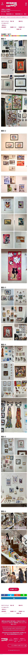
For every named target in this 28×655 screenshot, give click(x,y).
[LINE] (23, 595)
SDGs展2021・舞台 (22, 640)
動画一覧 (20, 21)
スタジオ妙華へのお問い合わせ (17, 645)
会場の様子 (4, 27)
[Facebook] (4, 595)
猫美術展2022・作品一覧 (13, 640)
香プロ (19, 641)
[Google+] (17, 595)
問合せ (15, 641)
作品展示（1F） (13, 27)
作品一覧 (12, 21)
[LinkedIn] (14, 598)
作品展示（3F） (22, 27)
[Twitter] (11, 595)
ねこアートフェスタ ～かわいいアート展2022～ (17, 17)
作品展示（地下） (7, 29)
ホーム (3, 14)
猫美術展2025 (10, 14)
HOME (3, 17)
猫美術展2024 (19, 14)
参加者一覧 (19, 29)
